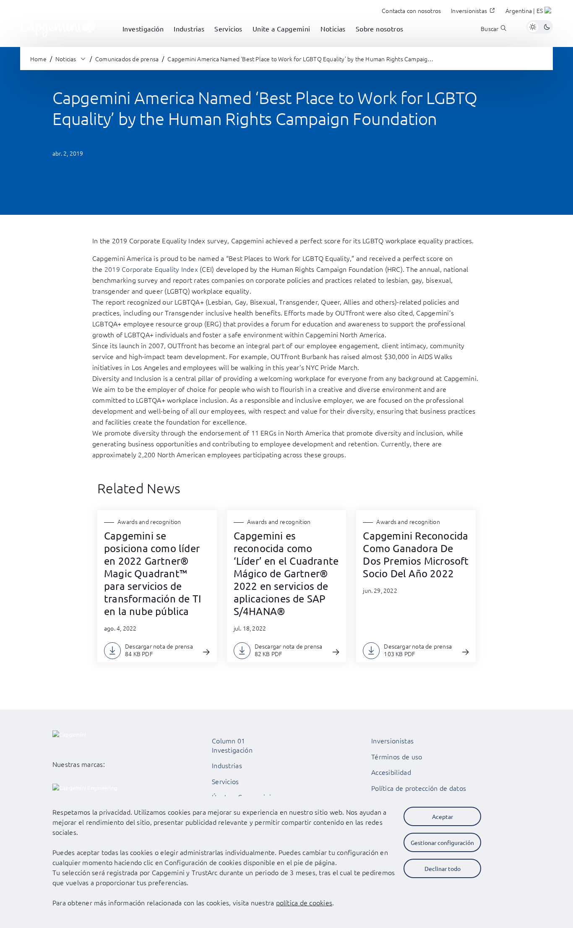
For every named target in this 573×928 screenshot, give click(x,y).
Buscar (489, 29)
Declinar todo (443, 868)
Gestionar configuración (442, 842)
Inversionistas (392, 740)
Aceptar (442, 816)
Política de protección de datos (418, 787)
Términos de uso (396, 756)
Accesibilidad (391, 772)
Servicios (225, 781)
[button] (529, 12)
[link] (58, 27)
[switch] (539, 27)
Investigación (232, 749)
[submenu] (143, 38)
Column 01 (228, 740)
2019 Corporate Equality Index (151, 269)
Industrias (227, 765)
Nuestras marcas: (78, 764)
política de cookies (304, 902)
